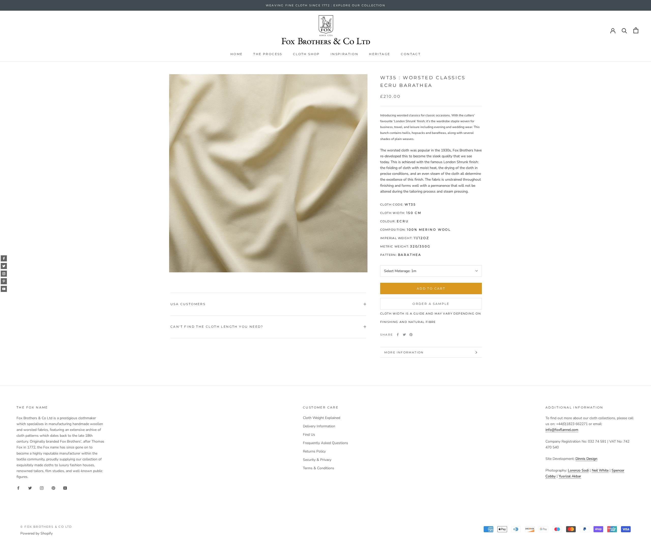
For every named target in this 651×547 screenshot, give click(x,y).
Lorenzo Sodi (578, 470)
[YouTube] (65, 488)
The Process (267, 54)
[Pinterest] (410, 334)
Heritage (379, 54)
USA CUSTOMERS (187, 304)
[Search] (624, 30)
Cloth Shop (306, 54)
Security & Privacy (317, 459)
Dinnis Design (586, 458)
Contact (411, 54)
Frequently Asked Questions (325, 443)
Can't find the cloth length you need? (216, 327)
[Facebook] (397, 334)
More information (404, 352)
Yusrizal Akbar (570, 476)
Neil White (600, 470)
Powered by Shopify (36, 533)
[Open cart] (635, 30)
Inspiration (344, 54)
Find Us (309, 434)
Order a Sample (431, 304)
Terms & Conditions (318, 468)
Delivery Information (319, 426)
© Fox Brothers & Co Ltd (46, 526)
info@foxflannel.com (561, 429)
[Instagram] (41, 488)
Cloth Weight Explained (321, 417)
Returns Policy (314, 451)
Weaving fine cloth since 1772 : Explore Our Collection (325, 5)
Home (236, 54)
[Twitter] (404, 334)
